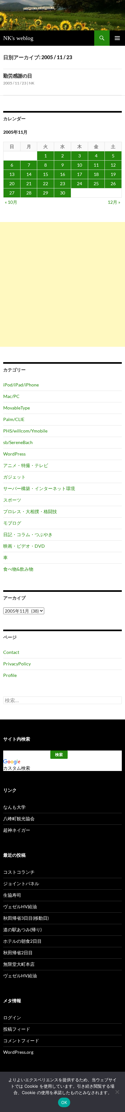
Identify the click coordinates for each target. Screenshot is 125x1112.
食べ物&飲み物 (18, 569)
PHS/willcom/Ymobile (25, 430)
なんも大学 (14, 807)
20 (11, 183)
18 (96, 174)
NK (31, 83)
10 (79, 165)
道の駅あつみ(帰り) (22, 929)
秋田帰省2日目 (18, 952)
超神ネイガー (16, 830)
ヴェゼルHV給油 (20, 906)
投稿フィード (16, 1029)
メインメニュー (117, 38)
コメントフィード (21, 1040)
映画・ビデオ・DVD (24, 546)
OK (64, 1102)
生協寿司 (12, 895)
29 (45, 192)
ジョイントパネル (21, 883)
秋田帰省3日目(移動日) (26, 918)
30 (62, 192)
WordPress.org (18, 1052)
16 (62, 174)
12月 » (114, 202)
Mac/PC (11, 396)
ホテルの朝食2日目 (22, 941)
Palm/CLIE (13, 419)
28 (28, 192)
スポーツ (12, 500)
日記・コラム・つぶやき (28, 534)
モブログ (12, 523)
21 (28, 183)
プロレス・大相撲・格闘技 (30, 511)
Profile (10, 675)
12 (113, 165)
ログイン (12, 1017)
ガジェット (14, 477)
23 (62, 183)
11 (96, 165)
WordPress (14, 454)
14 (28, 174)
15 (45, 174)
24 (79, 183)
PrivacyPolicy (17, 663)
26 (113, 183)
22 (45, 183)
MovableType (16, 407)
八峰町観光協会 (19, 818)
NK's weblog (18, 38)
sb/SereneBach (18, 442)
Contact (11, 652)
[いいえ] (117, 1092)
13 (11, 174)
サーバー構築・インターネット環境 (39, 488)
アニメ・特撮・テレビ (25, 465)
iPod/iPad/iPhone (21, 384)
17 (79, 174)
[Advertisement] (62, 284)
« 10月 (11, 202)
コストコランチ (19, 872)
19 (113, 174)
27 (11, 192)
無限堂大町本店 (19, 964)
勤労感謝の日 (17, 75)
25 (96, 183)
